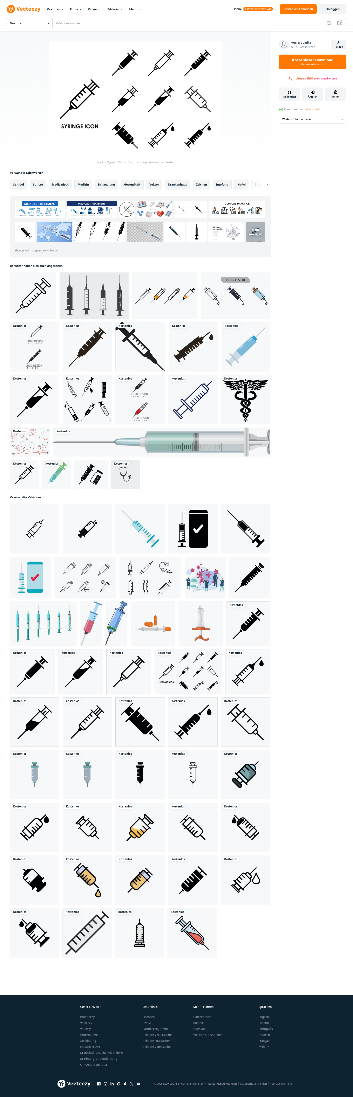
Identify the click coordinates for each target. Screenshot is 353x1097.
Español (264, 1023)
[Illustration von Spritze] (153, 623)
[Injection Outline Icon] (33, 295)
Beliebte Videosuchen (157, 1047)
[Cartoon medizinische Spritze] (116, 623)
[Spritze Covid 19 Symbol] (140, 529)
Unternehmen (90, 1035)
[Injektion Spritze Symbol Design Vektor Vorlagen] (245, 774)
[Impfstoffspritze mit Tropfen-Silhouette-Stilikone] (193, 347)
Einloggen (332, 9)
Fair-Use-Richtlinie (281, 1083)
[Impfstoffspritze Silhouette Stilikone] (87, 347)
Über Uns (199, 1029)
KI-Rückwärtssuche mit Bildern (101, 1053)
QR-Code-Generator (93, 1065)
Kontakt (198, 1023)
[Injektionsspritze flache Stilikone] (246, 347)
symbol (18, 184)
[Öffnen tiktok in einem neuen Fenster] (125, 1083)
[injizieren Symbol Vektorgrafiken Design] (139, 933)
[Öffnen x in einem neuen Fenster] (132, 1083)
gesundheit (132, 184)
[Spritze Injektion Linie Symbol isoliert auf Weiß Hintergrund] (34, 529)
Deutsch (264, 1035)
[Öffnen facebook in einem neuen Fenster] (99, 1083)
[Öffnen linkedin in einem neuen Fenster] (112, 1083)
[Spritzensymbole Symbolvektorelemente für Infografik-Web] (235, 295)
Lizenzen (149, 1017)
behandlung (106, 184)
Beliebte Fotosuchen (157, 1041)
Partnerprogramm (155, 1029)
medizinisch (60, 184)
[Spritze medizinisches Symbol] (34, 774)
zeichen (201, 184)
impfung (222, 184)
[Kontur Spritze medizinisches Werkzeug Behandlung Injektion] (56, 474)
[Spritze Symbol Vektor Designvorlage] (34, 399)
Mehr (133, 9)
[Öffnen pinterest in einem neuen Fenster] (118, 1083)
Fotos (74, 9)
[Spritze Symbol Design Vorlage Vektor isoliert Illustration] (165, 295)
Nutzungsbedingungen (222, 1083)
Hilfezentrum (202, 1017)
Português (266, 1029)
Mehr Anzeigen (255, 232)
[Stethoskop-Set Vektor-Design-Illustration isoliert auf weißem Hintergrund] (30, 442)
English (264, 1017)
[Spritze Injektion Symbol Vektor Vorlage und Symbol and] (34, 347)
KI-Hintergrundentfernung (98, 1059)
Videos (92, 9)
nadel (241, 184)
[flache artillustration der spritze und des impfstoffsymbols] (91, 474)
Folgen (339, 47)
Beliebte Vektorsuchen (158, 1035)
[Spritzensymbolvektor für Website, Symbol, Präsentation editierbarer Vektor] (87, 933)
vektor (154, 184)
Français (264, 1041)
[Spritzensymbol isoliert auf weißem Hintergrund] (94, 295)
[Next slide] (264, 184)
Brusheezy (87, 1017)
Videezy (85, 1029)
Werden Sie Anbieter (207, 1035)
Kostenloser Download (312, 62)
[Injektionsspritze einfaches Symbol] (140, 347)
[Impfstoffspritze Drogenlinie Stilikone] (193, 399)
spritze (38, 184)
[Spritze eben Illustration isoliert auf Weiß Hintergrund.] (91, 623)
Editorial (113, 9)
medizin (83, 184)
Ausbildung (88, 1041)
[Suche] (328, 23)
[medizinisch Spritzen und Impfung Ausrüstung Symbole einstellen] (85, 577)
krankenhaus (177, 184)
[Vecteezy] (23, 9)
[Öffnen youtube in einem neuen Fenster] (138, 1083)
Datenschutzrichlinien (253, 1083)
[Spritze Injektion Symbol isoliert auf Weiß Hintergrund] (87, 529)
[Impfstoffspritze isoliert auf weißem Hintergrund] (161, 442)
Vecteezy (86, 1023)
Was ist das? (313, 109)
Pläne (238, 9)
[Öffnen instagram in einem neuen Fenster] (105, 1083)
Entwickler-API (90, 1047)
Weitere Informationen (296, 119)
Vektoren (53, 9)
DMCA (147, 1023)
